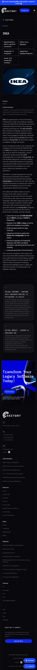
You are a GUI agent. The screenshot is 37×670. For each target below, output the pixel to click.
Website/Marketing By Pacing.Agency (18, 655)
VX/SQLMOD (7, 181)
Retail (5, 26)
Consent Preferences (18, 658)
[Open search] (29, 666)
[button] (34, 10)
